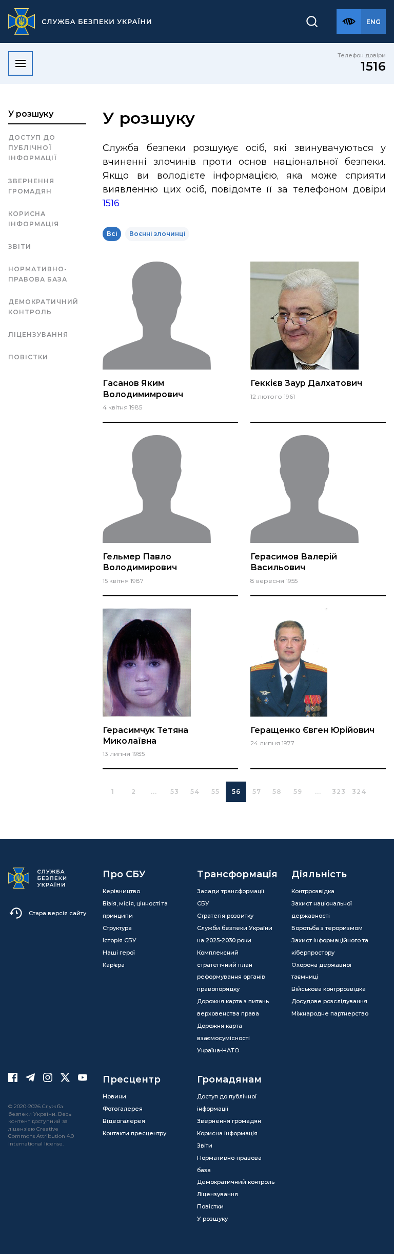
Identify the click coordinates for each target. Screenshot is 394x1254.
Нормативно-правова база (37, 274)
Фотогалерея (123, 1108)
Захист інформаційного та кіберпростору (329, 946)
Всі (112, 233)
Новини (114, 1096)
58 (277, 791)
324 (359, 791)
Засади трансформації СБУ (230, 897)
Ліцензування (38, 334)
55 (215, 791)
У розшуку (30, 114)
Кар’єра (114, 964)
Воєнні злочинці (157, 233)
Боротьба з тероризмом (327, 928)
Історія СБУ (119, 940)
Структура (117, 928)
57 (256, 791)
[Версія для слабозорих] (349, 21)
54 (195, 791)
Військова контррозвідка (328, 988)
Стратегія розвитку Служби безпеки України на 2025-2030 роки (234, 928)
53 (174, 791)
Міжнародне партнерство (329, 1013)
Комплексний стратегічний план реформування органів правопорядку (231, 971)
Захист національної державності (321, 909)
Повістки (28, 357)
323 (339, 791)
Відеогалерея (124, 1121)
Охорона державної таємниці (321, 971)
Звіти (19, 246)
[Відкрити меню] (20, 63)
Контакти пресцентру (134, 1133)
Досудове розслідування (329, 1001)
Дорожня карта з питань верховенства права (233, 1007)
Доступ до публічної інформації (32, 148)
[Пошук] (312, 21)
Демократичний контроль (43, 307)
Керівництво (121, 891)
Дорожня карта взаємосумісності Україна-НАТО (223, 1038)
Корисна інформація (33, 219)
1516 (373, 66)
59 (297, 791)
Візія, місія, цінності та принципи (135, 909)
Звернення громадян (31, 186)
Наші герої (119, 952)
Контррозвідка (312, 891)
